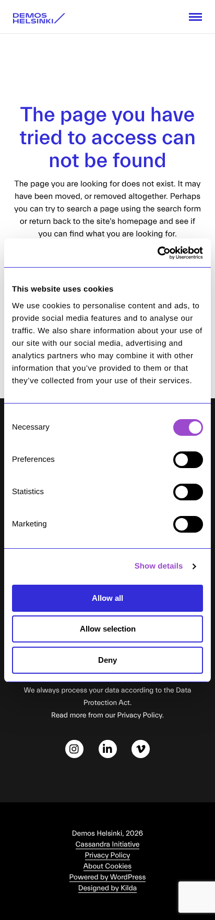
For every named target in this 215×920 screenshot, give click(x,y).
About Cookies (107, 866)
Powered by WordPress (107, 877)
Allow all (107, 598)
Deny (107, 660)
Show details (159, 566)
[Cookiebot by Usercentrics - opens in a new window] (157, 253)
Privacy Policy (107, 855)
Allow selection (108, 628)
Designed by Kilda (107, 888)
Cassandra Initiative (108, 844)
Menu (195, 17)
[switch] (188, 459)
